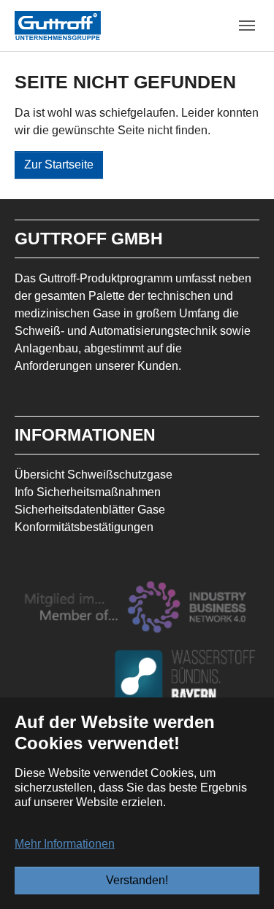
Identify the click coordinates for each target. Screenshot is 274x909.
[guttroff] (58, 25)
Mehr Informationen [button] (65, 844)
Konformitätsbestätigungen (84, 527)
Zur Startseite (59, 164)
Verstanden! (137, 880)
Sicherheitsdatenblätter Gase (90, 509)
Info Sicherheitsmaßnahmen (88, 492)
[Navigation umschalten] (247, 25)
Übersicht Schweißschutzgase (93, 474)
